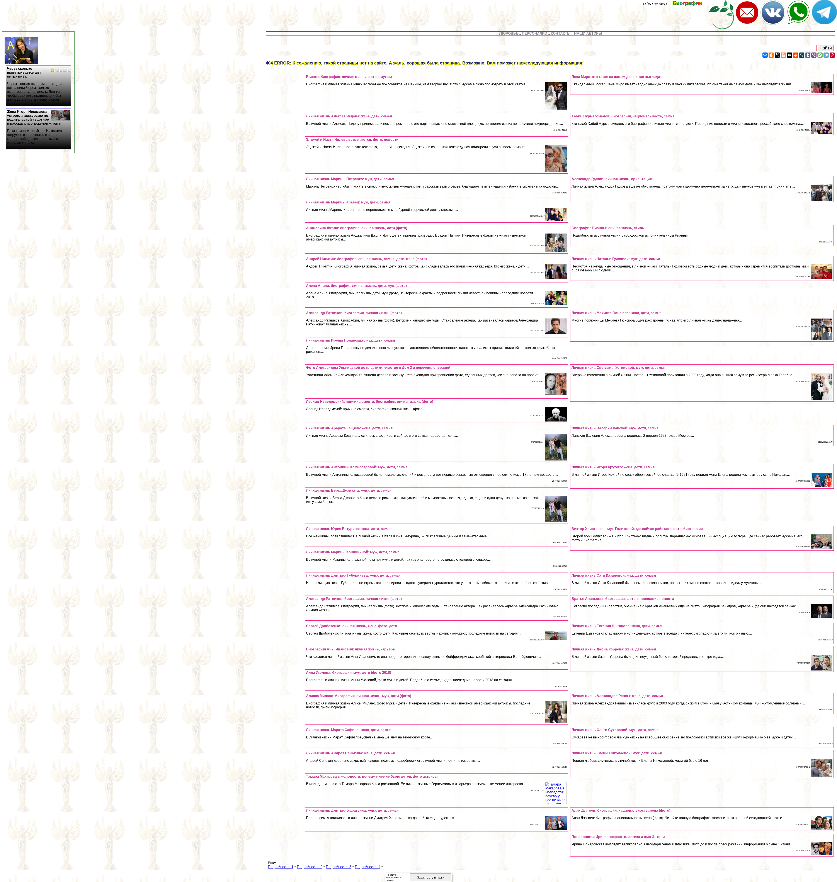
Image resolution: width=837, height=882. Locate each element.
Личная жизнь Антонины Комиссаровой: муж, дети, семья (356, 467)
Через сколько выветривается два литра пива (35, 84)
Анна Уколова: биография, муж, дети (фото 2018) (348, 672)
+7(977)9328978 (655, 3)
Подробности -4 (367, 867)
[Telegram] (826, 55)
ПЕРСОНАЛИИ (534, 33)
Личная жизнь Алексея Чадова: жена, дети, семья (349, 116)
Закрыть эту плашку (430, 877)
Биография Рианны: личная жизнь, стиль (608, 228)
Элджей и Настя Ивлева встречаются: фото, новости (352, 139)
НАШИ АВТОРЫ (588, 33)
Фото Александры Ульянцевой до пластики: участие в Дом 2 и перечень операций (378, 367)
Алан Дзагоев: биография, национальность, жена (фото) (621, 810)
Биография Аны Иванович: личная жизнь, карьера (350, 649)
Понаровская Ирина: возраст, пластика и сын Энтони (618, 837)
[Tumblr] (807, 55)
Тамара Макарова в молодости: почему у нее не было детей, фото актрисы (372, 776)
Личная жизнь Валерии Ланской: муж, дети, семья (615, 428)
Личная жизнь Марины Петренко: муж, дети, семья (350, 179)
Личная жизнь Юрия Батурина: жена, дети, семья (348, 529)
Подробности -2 (309, 867)
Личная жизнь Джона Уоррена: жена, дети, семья (614, 649)
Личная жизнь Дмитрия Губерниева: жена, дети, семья (353, 575)
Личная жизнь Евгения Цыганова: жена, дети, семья (617, 626)
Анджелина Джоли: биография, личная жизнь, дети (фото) (356, 228)
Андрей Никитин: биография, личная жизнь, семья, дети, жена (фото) (366, 259)
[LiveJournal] (801, 55)
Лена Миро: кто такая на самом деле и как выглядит (617, 77)
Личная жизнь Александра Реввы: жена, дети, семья (617, 696)
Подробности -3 (338, 867)
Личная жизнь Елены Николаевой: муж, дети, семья (617, 753)
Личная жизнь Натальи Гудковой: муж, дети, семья (616, 259)
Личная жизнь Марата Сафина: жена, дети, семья (348, 730)
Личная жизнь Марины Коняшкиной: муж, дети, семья (352, 552)
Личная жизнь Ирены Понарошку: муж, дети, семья (350, 340)
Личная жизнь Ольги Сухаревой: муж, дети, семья (615, 730)
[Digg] (789, 55)
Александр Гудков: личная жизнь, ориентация (612, 179)
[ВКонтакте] (765, 55)
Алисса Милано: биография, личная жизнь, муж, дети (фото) (358, 696)
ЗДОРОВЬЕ (508, 33)
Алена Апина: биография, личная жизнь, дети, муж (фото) (356, 286)
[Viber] (814, 55)
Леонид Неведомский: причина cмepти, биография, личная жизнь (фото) (369, 401)
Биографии (690, 3)
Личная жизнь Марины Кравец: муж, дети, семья (348, 202)
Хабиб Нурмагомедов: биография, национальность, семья (623, 116)
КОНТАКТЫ (561, 33)
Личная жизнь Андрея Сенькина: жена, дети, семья (350, 753)
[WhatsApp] (820, 55)
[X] (777, 55)
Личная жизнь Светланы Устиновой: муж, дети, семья (618, 367)
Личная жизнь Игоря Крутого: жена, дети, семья (613, 467)
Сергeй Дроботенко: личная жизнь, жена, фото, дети (351, 626)
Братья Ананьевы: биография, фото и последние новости (623, 599)
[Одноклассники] (771, 55)
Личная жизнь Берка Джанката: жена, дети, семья (348, 490)
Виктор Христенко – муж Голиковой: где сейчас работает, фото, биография (637, 529)
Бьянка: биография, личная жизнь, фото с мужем (349, 77)
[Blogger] (783, 55)
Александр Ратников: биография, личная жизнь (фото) (354, 313)
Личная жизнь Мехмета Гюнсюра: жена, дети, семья (616, 313)
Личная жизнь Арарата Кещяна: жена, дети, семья (349, 428)
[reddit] (795, 55)
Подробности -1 (280, 867)
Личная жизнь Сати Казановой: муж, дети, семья (614, 575)
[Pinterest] (832, 55)
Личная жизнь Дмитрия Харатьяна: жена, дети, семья (352, 810)
